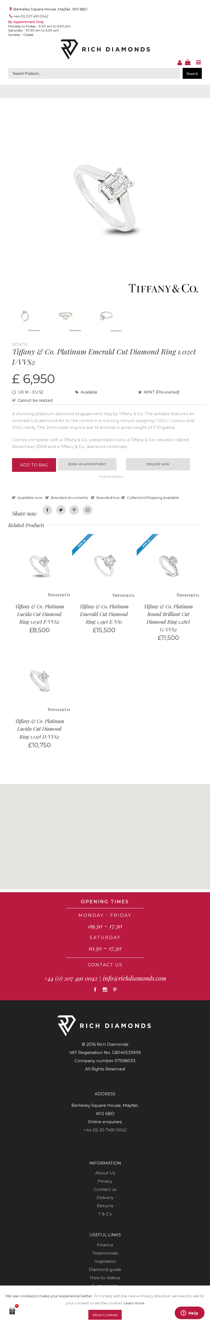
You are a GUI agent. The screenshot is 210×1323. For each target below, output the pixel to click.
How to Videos (105, 1277)
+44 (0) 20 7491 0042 (105, 1130)
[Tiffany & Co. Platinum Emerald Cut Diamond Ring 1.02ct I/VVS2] (105, 105)
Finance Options (111, 476)
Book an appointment (87, 464)
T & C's (105, 1214)
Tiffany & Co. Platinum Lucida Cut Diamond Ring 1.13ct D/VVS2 (39, 729)
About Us (105, 1172)
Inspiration (105, 1261)
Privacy (105, 1181)
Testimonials (105, 1253)
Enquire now (158, 464)
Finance (105, 1244)
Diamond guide (105, 1269)
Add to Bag (34, 464)
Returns (105, 1205)
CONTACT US (105, 964)
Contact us (105, 1189)
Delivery (105, 1197)
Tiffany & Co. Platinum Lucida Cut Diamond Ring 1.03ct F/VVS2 (39, 614)
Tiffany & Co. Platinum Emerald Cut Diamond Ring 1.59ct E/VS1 (104, 614)
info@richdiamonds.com (134, 978)
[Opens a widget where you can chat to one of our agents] (189, 1313)
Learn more (134, 1303)
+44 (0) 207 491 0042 (30, 16)
